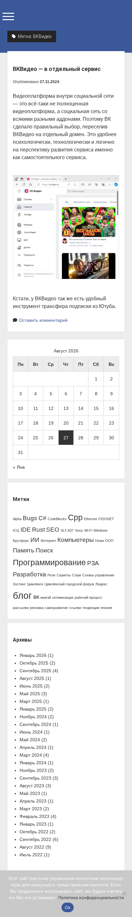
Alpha (17, 519)
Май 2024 (30, 739)
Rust (38, 529)
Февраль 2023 (34, 816)
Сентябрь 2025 (35, 670)
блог (22, 595)
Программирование (49, 562)
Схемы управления (98, 575)
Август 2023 (32, 785)
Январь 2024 (33, 762)
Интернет (48, 541)
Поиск (44, 550)
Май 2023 (30, 793)
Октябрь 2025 (34, 663)
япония (106, 608)
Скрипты (64, 575)
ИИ (34, 539)
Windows (101, 530)
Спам (76, 575)
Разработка (29, 574)
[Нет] (124, 893)
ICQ (16, 530)
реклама (37, 608)
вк (36, 596)
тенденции (90, 608)
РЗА (93, 563)
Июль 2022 (31, 854)
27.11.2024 (49, 82)
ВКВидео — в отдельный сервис (57, 69)
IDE (26, 529)
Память (23, 550)
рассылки (21, 608)
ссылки (75, 608)
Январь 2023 (33, 824)
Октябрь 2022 (34, 831)
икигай (45, 597)
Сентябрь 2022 (35, 839)
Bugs (30, 518)
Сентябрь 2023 (35, 778)
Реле (51, 575)
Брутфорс (21, 541)
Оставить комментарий (43, 320)
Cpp (75, 517)
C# (42, 518)
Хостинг (19, 584)
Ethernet (90, 519)
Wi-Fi (88, 530)
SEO (52, 529)
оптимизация (62, 597)
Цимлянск (35, 584)
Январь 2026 (33, 655)
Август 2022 (32, 847)
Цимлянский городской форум (69, 584)
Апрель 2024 (33, 747)
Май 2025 (30, 693)
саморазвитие (56, 608)
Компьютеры (75, 539)
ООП (109, 541)
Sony (79, 530)
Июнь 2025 (31, 686)
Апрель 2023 (33, 801)
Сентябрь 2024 (35, 724)
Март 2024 (31, 755)
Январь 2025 (33, 709)
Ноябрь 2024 (33, 716)
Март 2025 (31, 701)
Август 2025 (32, 678)
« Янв (19, 467)
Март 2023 (31, 808)
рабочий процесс (89, 597)
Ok (67, 907)
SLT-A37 (67, 530)
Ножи (99, 541)
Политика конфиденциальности (91, 897)
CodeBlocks (57, 519)
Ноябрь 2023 (33, 770)
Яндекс (101, 584)
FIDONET (106, 519)
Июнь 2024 (31, 732)
